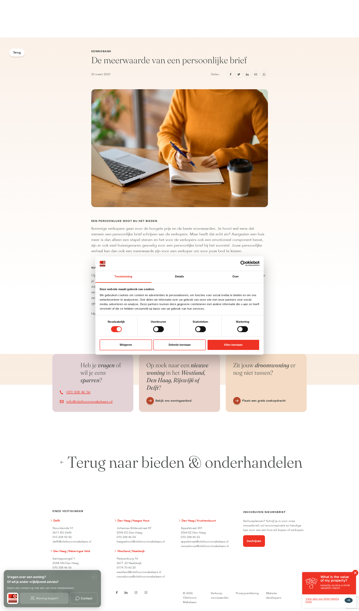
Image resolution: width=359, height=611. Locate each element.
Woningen (78, 2)
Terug (17, 53)
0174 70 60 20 (126, 568)
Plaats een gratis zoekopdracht (264, 401)
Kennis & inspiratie (165, 2)
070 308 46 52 (190, 537)
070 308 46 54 (126, 537)
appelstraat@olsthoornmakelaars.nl (204, 542)
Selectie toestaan (179, 344)
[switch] (158, 329)
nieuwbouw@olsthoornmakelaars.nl (205, 546)
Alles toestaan (233, 344)
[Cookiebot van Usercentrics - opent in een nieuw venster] (243, 263)
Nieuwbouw (106, 2)
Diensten (133, 2)
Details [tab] (179, 276)
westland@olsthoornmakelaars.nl (139, 572)
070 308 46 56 (62, 568)
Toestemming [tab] (123, 276)
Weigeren (126, 344)
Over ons (197, 2)
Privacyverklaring (247, 593)
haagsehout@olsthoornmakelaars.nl (141, 542)
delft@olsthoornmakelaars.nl (72, 542)
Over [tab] (235, 276)
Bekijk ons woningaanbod (173, 401)
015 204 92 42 (62, 537)
